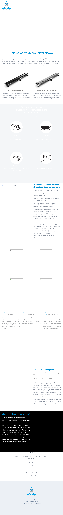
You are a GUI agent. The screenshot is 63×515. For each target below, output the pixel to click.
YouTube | (29, 499)
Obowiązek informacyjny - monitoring (32, 503)
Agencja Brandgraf (36, 512)
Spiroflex (34, 499)
